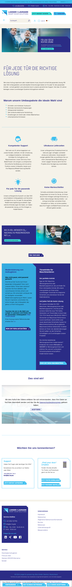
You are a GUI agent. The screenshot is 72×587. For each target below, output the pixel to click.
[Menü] (4, 20)
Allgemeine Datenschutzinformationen (50, 519)
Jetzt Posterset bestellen (50, 485)
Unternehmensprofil (44, 527)
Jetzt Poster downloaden (50, 480)
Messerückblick (43, 530)
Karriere (40, 522)
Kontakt (4, 561)
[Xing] (10, 537)
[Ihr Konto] (35, 20)
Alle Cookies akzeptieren (56, 585)
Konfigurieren (10, 585)
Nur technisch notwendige (32, 585)
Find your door (34, 255)
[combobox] (18, 20)
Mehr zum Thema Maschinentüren (51, 363)
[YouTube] (15, 537)
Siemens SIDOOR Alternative (11, 558)
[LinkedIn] (6, 537)
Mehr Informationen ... (57, 582)
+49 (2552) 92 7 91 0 (9, 473)
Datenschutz (42, 517)
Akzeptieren (36, 409)
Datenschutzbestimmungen (50, 402)
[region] (36, 40)
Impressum (41, 514)
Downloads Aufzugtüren (9, 553)
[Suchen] (29, 20)
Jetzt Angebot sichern (40, 14)
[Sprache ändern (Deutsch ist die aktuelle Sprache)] (47, 21)
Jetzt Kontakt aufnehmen (13, 483)
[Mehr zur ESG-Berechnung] (36, 235)
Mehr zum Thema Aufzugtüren (16, 329)
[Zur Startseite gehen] (15, 13)
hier (14, 321)
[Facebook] (20, 537)
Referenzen (41, 525)
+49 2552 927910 (19, 5)
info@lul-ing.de (35, 5)
